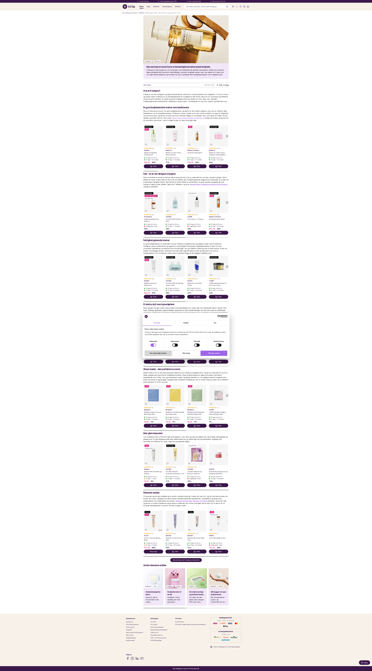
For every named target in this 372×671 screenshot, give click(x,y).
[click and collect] (244, 7)
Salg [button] (148, 6)
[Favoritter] (240, 7)
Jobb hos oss (154, 632)
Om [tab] (215, 323)
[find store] (233, 7)
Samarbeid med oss (157, 635)
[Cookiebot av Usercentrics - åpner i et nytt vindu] (219, 316)
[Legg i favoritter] (146, 145)
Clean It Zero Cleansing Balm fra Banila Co (188, 118)
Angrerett (129, 630)
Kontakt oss (129, 622)
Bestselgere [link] (167, 6)
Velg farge (153, 551)
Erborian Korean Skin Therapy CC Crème (191, 501)
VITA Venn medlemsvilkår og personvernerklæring (190, 624)
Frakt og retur (130, 627)
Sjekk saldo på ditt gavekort (134, 632)
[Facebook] (127, 658)
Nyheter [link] (156, 6)
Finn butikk (154, 624)
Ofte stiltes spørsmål (132, 624)
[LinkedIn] (137, 658)
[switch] (175, 345)
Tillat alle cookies (214, 353)
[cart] (248, 7)
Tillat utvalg (186, 353)
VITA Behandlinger (156, 640)
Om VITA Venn (179, 622)
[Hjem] (129, 6)
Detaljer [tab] (186, 323)
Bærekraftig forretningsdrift (159, 630)
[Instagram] (132, 658)
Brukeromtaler (130, 640)
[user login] (237, 7)
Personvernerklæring (157, 627)
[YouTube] (141, 658)
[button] (227, 7)
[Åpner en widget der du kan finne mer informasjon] (364, 662)
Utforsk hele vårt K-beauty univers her (186, 560)
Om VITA (153, 622)
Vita (123, 13)
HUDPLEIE (141, 13)
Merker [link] (178, 6)
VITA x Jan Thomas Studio (158, 638)
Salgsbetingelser (131, 638)
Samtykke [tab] (157, 323)
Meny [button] (141, 6)
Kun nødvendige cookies (158, 353)
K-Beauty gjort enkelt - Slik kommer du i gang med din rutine (162, 13)
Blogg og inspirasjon (132, 13)
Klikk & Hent (129, 635)
